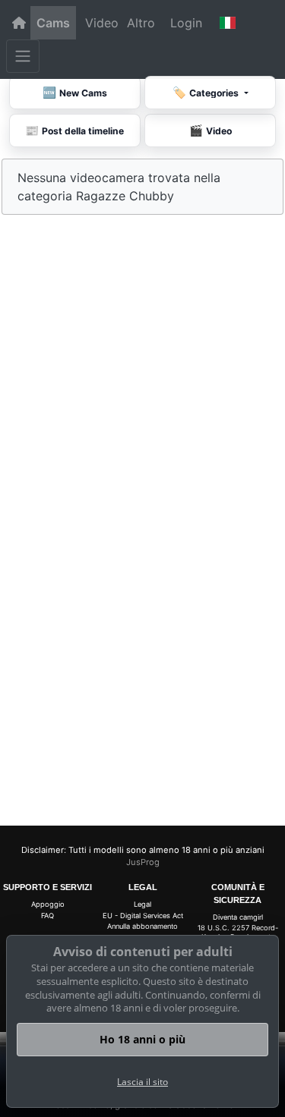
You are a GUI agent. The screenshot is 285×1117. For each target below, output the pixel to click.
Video (102, 22)
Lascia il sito (142, 1081)
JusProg (143, 862)
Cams (53, 22)
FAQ (47, 915)
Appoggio (48, 904)
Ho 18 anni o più (142, 1039)
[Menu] (23, 56)
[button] (228, 22)
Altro (141, 22)
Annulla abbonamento (142, 926)
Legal (142, 904)
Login (186, 22)
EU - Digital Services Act (143, 915)
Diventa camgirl (238, 917)
